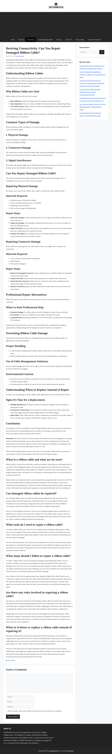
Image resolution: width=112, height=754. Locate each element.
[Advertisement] (56, 24)
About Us (59, 39)
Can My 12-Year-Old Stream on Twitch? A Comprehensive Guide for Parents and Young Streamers (91, 83)
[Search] (101, 52)
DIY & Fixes (30, 39)
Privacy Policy (80, 39)
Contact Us (68, 39)
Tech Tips (21, 39)
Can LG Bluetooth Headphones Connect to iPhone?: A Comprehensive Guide (92, 74)
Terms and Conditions (94, 39)
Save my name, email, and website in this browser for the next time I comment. (35, 711)
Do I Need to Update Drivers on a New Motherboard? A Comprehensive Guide (92, 107)
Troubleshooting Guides (45, 39)
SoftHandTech (53, 751)
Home (13, 39)
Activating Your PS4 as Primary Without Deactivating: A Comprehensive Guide (90, 92)
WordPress (70, 751)
